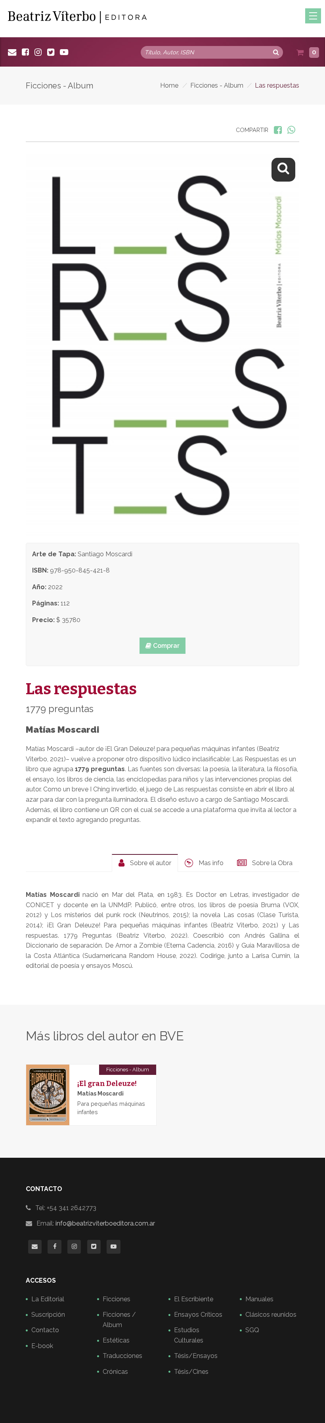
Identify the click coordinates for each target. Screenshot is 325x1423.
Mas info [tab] (210, 863)
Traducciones (122, 1356)
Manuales (259, 1299)
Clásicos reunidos (270, 1314)
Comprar (165, 645)
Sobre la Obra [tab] (271, 863)
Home (169, 85)
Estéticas (116, 1340)
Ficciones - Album (216, 85)
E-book (42, 1346)
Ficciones (116, 1299)
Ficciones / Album (119, 1320)
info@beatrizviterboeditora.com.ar (105, 1223)
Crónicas (115, 1371)
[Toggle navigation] (313, 15)
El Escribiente (193, 1299)
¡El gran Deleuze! (107, 1084)
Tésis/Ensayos (196, 1356)
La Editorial (47, 1299)
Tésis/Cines (191, 1371)
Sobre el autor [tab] (149, 863)
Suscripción (48, 1314)
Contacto (45, 1330)
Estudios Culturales (188, 1335)
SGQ (252, 1330)
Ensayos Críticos (198, 1314)
